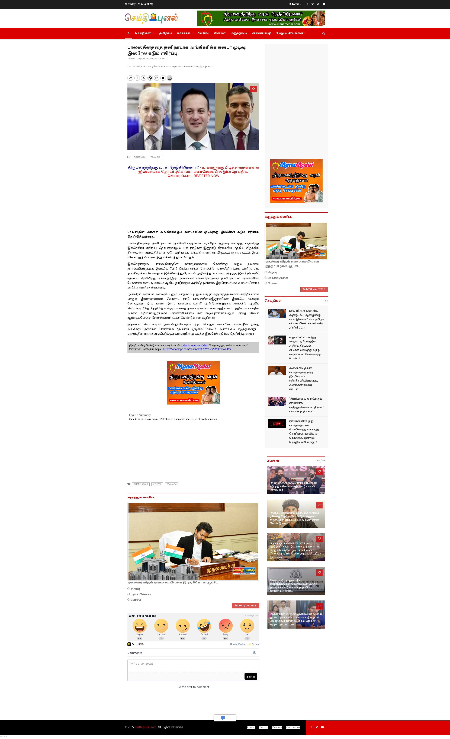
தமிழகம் (165, 33)
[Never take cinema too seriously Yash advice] (277, 401)
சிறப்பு (135, 589)
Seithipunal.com (145, 727)
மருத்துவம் (239, 33)
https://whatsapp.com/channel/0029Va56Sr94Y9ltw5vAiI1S (197, 349)
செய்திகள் (143, 33)
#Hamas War (141, 484)
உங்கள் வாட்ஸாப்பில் (194, 345)
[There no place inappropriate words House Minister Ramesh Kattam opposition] (277, 370)
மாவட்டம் (183, 33)
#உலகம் (155, 157)
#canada (171, 484)
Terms (263, 727)
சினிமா (220, 33)
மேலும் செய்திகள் (289, 33)
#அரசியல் (139, 157)
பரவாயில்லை (141, 594)
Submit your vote (245, 605)
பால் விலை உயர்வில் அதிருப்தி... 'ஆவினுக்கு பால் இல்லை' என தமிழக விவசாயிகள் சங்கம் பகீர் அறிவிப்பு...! (306, 319)
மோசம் (136, 600)
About (251, 727)
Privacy (277, 727)
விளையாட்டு (261, 33)
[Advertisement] (193, 202)
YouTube (203, 33)
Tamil (295, 4)
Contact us (293, 727)
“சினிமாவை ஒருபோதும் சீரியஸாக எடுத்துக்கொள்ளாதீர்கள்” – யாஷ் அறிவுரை (293, 487)
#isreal (157, 484)
